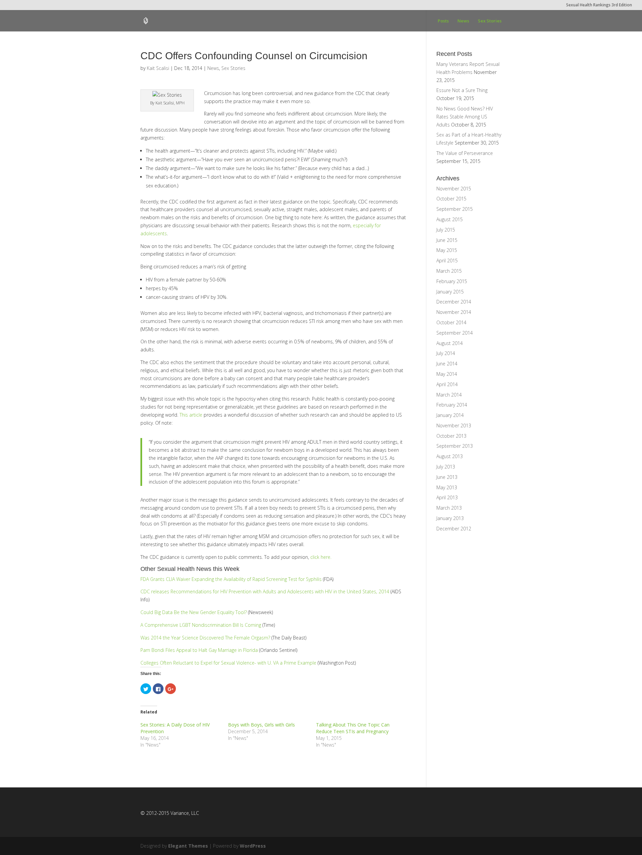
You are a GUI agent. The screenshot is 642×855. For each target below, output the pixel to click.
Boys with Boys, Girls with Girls (261, 724)
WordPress (253, 846)
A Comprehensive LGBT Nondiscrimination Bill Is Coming (200, 625)
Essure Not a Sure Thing (462, 90)
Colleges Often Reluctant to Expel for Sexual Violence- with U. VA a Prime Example (228, 663)
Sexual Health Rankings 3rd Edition (599, 5)
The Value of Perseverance (464, 153)
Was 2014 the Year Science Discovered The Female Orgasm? (205, 637)
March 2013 (449, 508)
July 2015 (445, 230)
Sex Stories (490, 21)
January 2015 (450, 291)
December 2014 (453, 301)
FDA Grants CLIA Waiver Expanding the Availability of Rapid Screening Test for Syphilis (231, 579)
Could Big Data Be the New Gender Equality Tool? (193, 612)
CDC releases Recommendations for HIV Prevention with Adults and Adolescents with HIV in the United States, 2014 (264, 591)
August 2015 (449, 219)
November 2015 (453, 188)
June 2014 (446, 363)
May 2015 (446, 250)
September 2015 (454, 209)
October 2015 (451, 198)
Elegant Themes (188, 846)
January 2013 (450, 518)
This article (191, 415)
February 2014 (451, 405)
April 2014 (447, 384)
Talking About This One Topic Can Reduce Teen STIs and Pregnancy (353, 728)
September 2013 (454, 446)
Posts (443, 21)
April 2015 (447, 260)
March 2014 (449, 395)
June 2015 (446, 240)
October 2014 (451, 322)
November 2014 (453, 312)
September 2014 (454, 333)
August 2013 (449, 456)
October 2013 (451, 436)
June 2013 (446, 477)
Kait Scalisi (158, 68)
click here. (320, 557)
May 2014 (446, 374)
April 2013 (447, 497)
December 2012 (453, 528)
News (463, 21)
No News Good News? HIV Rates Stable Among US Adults (464, 116)
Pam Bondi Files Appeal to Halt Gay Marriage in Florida (199, 650)
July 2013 (445, 466)
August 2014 (449, 343)
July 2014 (445, 353)
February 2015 (451, 281)
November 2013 (453, 425)
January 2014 (450, 415)
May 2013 (446, 487)
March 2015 (449, 271)
